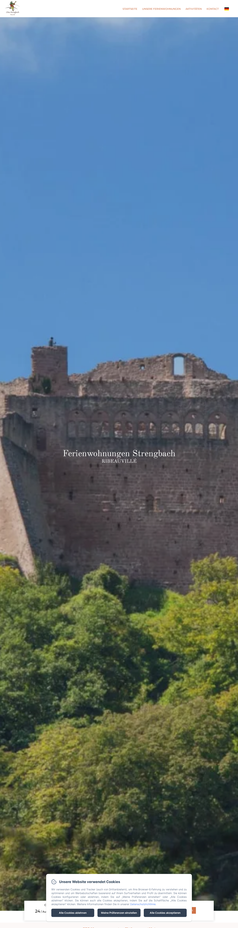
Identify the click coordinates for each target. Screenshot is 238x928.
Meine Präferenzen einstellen (119, 912)
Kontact (213, 8)
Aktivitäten (194, 8)
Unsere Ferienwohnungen (161, 8)
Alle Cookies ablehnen (73, 912)
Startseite (130, 8)
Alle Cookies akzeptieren (165, 912)
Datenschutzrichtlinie (143, 904)
